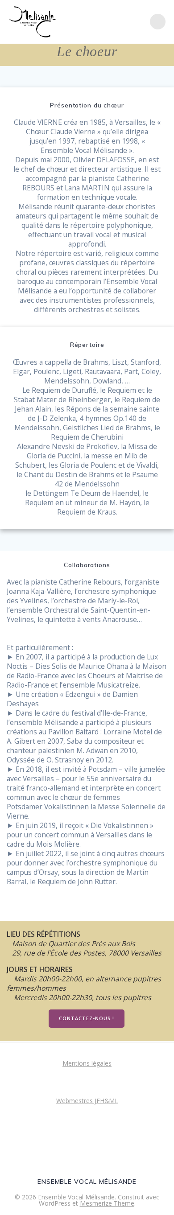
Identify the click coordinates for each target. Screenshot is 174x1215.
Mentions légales (87, 1063)
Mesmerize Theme (107, 1203)
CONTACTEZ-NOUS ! (86, 1018)
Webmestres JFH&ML (87, 1100)
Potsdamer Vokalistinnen (48, 806)
